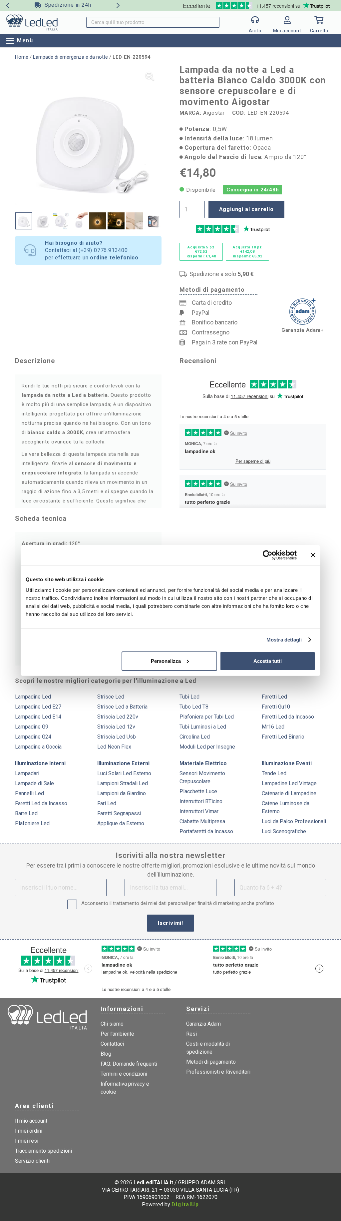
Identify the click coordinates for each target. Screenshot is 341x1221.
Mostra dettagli (284, 640)
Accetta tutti (267, 661)
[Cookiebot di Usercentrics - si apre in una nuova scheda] (267, 555)
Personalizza (166, 661)
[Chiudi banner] (313, 555)
